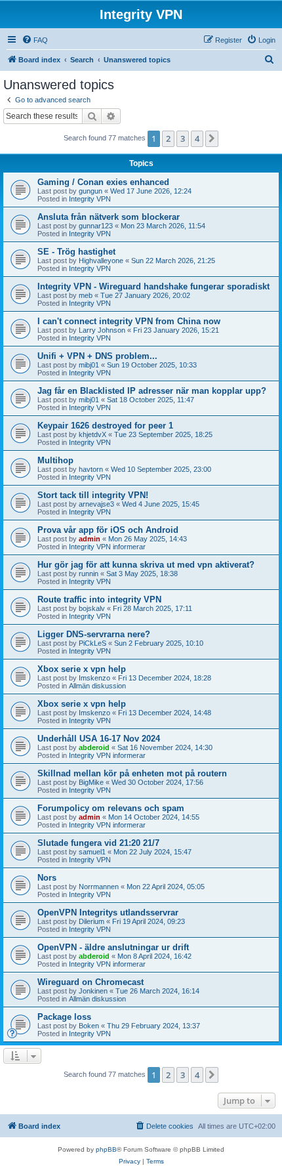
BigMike (91, 782)
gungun (90, 191)
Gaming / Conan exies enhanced (103, 182)
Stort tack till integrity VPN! (92, 495)
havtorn (91, 469)
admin (89, 539)
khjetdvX (92, 434)
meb (85, 295)
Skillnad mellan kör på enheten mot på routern (132, 773)
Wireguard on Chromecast (90, 982)
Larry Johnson (102, 330)
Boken (89, 1026)
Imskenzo (94, 678)
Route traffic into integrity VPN (99, 599)
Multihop (55, 460)
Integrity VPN (90, 199)
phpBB (106, 1149)
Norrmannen (99, 887)
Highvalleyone (101, 260)
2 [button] (168, 138)
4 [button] (197, 138)
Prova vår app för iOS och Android (107, 530)
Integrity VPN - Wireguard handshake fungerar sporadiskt (153, 286)
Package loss (64, 1017)
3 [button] (182, 138)
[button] (211, 138)
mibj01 (89, 365)
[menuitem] (35, 40)
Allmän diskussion (97, 686)
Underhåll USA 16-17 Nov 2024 (98, 739)
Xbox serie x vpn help (81, 669)
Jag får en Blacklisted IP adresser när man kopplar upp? (151, 391)
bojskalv (92, 608)
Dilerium (91, 921)
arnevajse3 (96, 504)
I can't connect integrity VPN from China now (128, 321)
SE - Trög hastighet (76, 252)
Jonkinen (93, 991)
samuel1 (92, 852)
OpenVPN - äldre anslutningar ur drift (113, 947)
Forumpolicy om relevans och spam (110, 808)
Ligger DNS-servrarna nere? (93, 634)
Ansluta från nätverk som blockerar (108, 217)
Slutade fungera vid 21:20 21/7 (98, 843)
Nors (46, 878)
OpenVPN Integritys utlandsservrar (107, 912)
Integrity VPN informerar (107, 547)
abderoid (94, 747)
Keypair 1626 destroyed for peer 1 (105, 425)
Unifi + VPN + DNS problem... (97, 356)
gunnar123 (96, 226)
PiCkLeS (92, 643)
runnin (88, 573)
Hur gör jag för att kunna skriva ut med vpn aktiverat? (145, 565)
